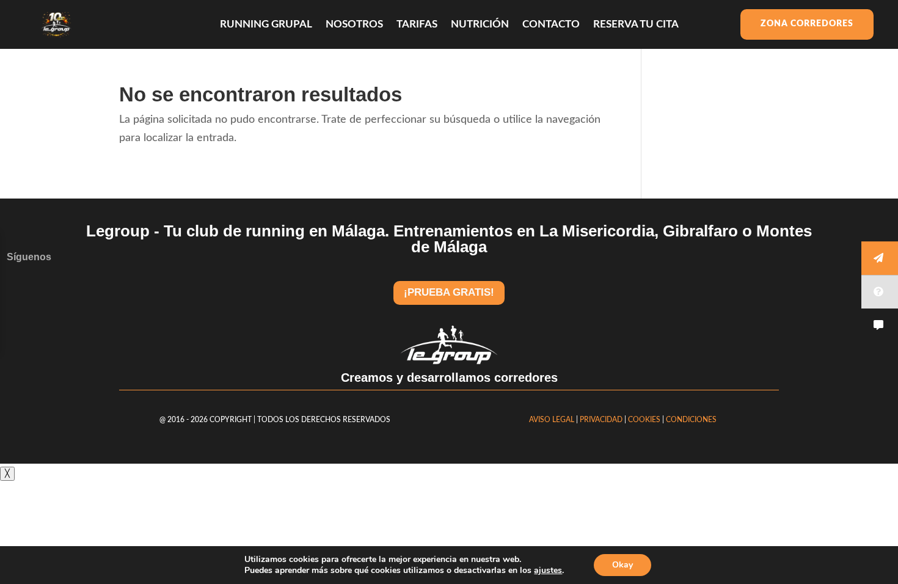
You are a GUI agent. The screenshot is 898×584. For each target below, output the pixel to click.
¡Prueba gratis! (449, 292)
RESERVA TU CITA (636, 24)
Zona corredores (807, 24)
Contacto (551, 24)
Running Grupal (266, 24)
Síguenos (29, 257)
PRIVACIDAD (602, 419)
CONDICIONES (691, 419)
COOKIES (644, 419)
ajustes (548, 570)
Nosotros (354, 24)
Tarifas (416, 24)
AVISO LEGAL (551, 419)
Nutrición (480, 24)
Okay (622, 565)
